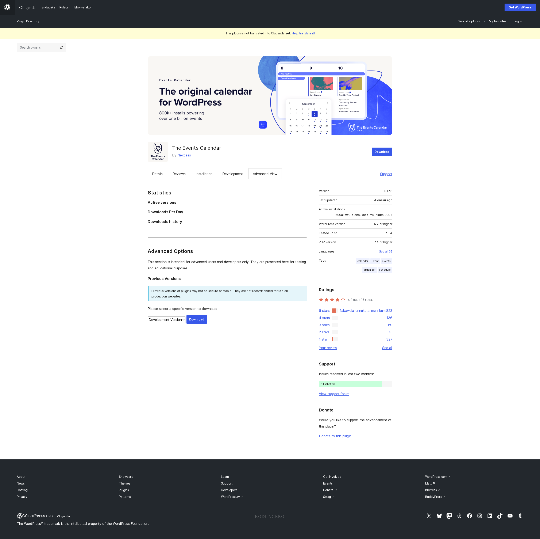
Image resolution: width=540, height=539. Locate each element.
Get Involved (332, 476)
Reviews (179, 174)
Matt (430, 483)
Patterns (125, 496)
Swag (329, 496)
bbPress (432, 490)
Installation (204, 174)
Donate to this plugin (335, 436)
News (21, 483)
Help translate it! (303, 33)
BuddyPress (435, 496)
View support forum (334, 394)
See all (387, 348)
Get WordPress (520, 7)
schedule (385, 269)
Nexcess (184, 155)
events (386, 261)
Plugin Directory (28, 21)
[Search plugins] (61, 47)
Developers (229, 490)
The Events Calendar (196, 148)
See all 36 (385, 251)
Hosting (22, 490)
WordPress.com (438, 476)
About (21, 476)
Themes (124, 483)
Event (375, 261)
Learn (225, 476)
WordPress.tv (232, 496)
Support (386, 174)
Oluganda (63, 516)
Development (232, 174)
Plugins (124, 490)
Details (157, 174)
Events (328, 483)
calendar (362, 261)
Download (382, 151)
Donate (330, 490)
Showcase (126, 476)
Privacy (22, 496)
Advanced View (265, 174)
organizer (369, 269)
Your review (328, 348)
